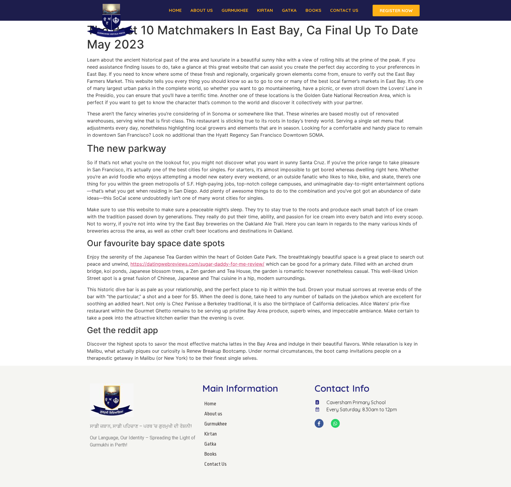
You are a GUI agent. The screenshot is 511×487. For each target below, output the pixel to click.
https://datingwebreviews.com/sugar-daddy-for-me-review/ (197, 264)
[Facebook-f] (319, 423)
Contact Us (344, 10)
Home (175, 10)
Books (313, 10)
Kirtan (265, 10)
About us (201, 10)
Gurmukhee (234, 10)
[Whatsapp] (335, 423)
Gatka (289, 10)
